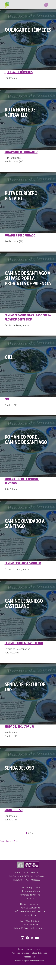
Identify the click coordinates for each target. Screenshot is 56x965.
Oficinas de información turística (30, 911)
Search (45, 5)
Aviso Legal (35, 949)
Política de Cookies (39, 953)
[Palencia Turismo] (6, 5)
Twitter (32, 937)
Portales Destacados (30, 908)
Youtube (37, 937)
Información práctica (30, 891)
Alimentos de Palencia (30, 895)
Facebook (27, 937)
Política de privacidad (20, 953)
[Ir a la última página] (34, 834)
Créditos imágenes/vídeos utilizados (29, 961)
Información (23, 949)
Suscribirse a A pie (9, 841)
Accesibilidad (29, 957)
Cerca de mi (30, 915)
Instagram (22, 937)
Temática (30, 898)
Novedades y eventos (30, 887)
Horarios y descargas (30, 904)
